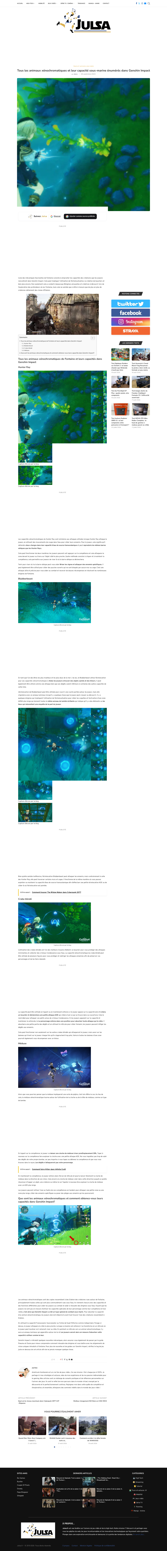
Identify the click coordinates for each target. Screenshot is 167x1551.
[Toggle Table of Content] (91, 338)
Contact (106, 3)
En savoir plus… (139, 1534)
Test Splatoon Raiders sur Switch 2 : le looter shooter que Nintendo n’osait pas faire (119, 366)
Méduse (26, 350)
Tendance (81, 3)
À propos (65, 1546)
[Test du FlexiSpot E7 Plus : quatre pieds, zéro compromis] (120, 382)
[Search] (149, 3)
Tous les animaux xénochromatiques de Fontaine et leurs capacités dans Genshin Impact (51, 341)
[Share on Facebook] (64, 1360)
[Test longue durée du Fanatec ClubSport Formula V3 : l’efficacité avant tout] (141, 382)
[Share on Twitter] (67, 1360)
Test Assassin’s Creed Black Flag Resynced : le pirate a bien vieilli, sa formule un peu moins (141, 366)
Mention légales (86, 1546)
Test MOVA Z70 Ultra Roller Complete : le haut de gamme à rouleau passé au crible (140, 421)
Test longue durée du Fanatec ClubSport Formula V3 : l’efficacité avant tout (140, 394)
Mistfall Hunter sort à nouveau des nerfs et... (62, 1439)
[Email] (145, 3)
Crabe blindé (28, 348)
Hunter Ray (27, 344)
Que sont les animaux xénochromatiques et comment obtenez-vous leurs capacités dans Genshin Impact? (57, 353)
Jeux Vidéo (52, 3)
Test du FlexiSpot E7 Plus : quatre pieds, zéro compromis (120, 393)
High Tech (30, 3)
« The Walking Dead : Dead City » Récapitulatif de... (108, 1479)
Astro (75, 74)
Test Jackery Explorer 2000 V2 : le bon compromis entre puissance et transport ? (120, 421)
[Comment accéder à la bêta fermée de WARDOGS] (93, 1425)
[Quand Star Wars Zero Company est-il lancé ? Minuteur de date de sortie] (32, 1425)
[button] (21, 1432)
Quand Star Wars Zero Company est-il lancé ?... (32, 1439)
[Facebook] (136, 3)
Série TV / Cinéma (67, 3)
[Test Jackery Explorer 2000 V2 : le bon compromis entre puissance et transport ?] (120, 409)
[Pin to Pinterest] (69, 1360)
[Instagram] (142, 3)
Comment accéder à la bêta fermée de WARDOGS (93, 1439)
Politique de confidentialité (104, 1546)
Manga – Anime (93, 3)
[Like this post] (62, 1360)
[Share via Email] (71, 1360)
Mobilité (41, 3)
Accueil (20, 3)
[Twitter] (139, 3)
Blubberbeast (28, 346)
